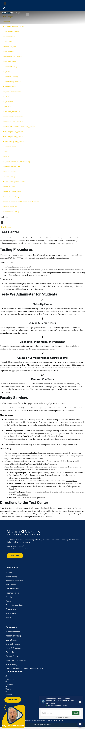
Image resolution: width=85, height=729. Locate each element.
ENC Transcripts (12, 588)
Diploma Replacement (12, 91)
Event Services (12, 640)
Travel (5, 151)
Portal (8, 601)
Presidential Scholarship (12, 56)
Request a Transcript (14, 580)
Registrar (6, 71)
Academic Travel (9, 146)
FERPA (6, 96)
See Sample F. (22, 494)
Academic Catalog (10, 66)
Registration (8, 101)
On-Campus (6, 227)
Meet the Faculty (9, 171)
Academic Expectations (12, 81)
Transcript (7, 106)
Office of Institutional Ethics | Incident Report (24, 668)
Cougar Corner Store (14, 605)
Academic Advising (10, 76)
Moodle (9, 597)
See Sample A (79, 472)
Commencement (9, 86)
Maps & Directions (13, 648)
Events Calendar (13, 631)
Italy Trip (7, 156)
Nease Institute (9, 36)
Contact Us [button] (12, 700)
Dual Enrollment (9, 61)
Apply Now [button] (15, 556)
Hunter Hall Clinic (10, 206)
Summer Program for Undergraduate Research (21, 201)
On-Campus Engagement (13, 131)
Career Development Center (14, 181)
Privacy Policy (12, 656)
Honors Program (9, 46)
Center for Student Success (13, 26)
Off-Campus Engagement (13, 136)
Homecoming (11, 576)
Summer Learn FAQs (11, 196)
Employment (11, 609)
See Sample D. (79, 483)
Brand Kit (10, 652)
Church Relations (13, 644)
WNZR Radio (11, 613)
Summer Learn (9, 186)
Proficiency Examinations (13, 116)
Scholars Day (8, 51)
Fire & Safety (11, 664)
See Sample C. (71, 480)
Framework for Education (13, 121)
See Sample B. (35, 478)
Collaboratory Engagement (13, 141)
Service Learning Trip (11, 166)
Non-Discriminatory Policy (16, 660)
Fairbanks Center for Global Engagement (19, 126)
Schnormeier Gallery (11, 211)
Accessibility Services (11, 31)
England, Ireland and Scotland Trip (16, 161)
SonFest (9, 572)
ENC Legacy (11, 584)
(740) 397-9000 (14, 258)
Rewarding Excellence (11, 111)
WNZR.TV (10, 617)
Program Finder (12, 593)
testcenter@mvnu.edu (44, 258)
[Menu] (5, 3)
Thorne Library (9, 176)
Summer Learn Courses (12, 191)
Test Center (7, 41)
